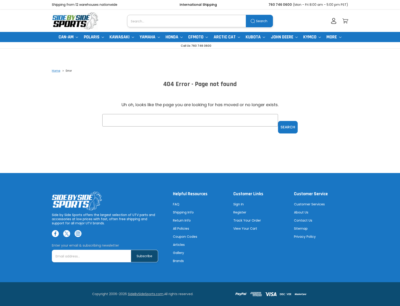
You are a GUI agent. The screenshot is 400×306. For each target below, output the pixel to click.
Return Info (182, 220)
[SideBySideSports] (75, 21)
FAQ (176, 204)
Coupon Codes (185, 236)
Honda (172, 37)
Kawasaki (120, 37)
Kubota (254, 37)
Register (239, 212)
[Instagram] (78, 233)
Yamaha (148, 37)
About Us (301, 212)
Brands (178, 261)
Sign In (238, 204)
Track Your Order (247, 220)
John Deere (282, 37)
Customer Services (309, 204)
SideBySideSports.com (145, 294)
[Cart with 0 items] (345, 21)
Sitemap (301, 228)
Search (261, 21)
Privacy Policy (305, 236)
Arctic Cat (225, 37)
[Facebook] (55, 233)
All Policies (181, 228)
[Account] (334, 21)
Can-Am (67, 37)
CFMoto (196, 37)
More (332, 37)
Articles (179, 244)
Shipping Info (183, 212)
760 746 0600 (280, 4)
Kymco (310, 37)
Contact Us (303, 220)
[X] (66, 233)
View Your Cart (245, 228)
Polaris (92, 37)
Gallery (178, 252)
